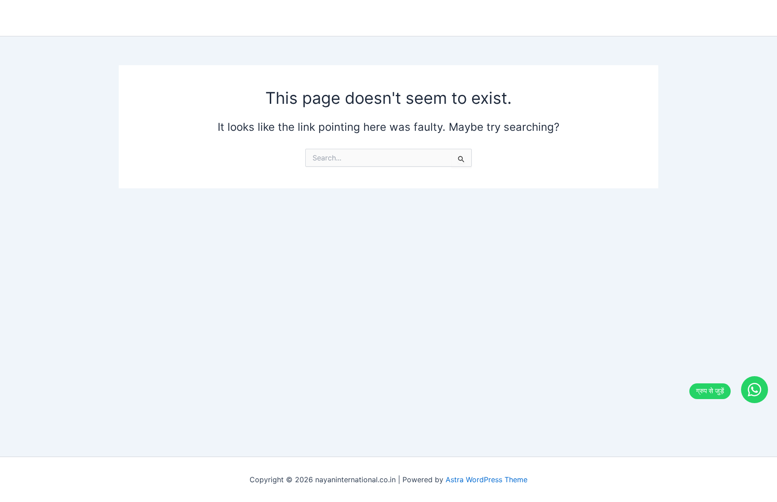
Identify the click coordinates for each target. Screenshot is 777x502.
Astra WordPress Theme (486, 479)
